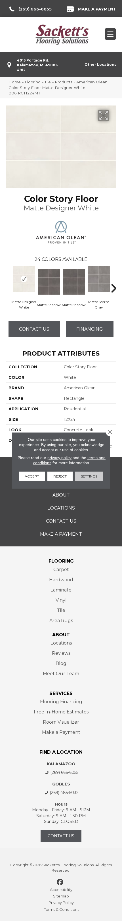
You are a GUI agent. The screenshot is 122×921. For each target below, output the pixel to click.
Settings (89, 476)
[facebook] (60, 882)
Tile (48, 82)
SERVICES (61, 693)
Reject (60, 476)
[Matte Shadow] (48, 282)
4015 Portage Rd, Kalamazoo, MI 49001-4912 (37, 65)
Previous (8, 280)
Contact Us (34, 329)
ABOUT (61, 634)
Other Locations (100, 64)
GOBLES (61, 784)
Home (15, 82)
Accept (32, 476)
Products (63, 82)
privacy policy (59, 457)
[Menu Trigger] (110, 34)
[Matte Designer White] (23, 279)
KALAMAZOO (61, 763)
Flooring (33, 82)
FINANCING (89, 329)
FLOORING (61, 561)
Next (113, 280)
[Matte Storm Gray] (98, 279)
